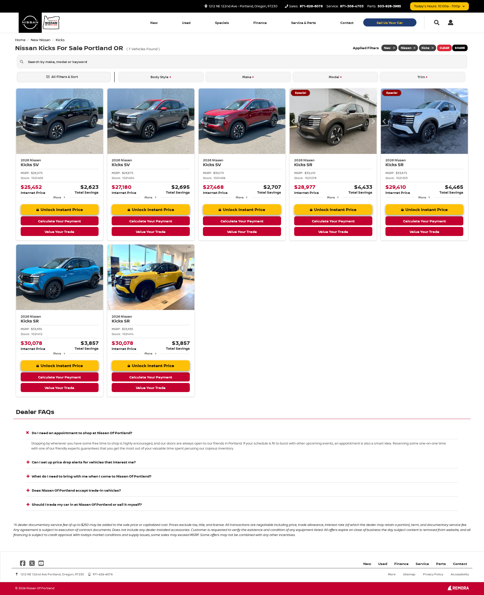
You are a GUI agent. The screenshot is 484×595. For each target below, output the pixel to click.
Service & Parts (303, 22)
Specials (222, 22)
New (154, 22)
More (57, 197)
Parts (441, 563)
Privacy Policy (433, 574)
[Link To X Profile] (32, 563)
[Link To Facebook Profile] (23, 563)
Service (422, 563)
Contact (346, 22)
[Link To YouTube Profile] (41, 563)
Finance (260, 22)
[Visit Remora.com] (458, 588)
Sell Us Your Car (390, 22)
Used (186, 22)
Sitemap (409, 574)
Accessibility (460, 574)
